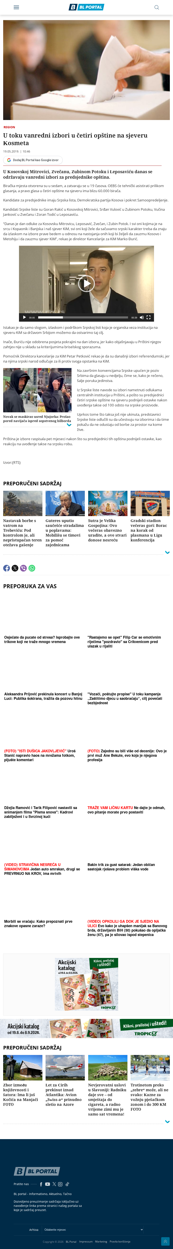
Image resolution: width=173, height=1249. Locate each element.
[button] (86, 283)
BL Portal (71, 1242)
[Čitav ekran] (148, 317)
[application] (86, 284)
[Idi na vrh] (165, 1241)
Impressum (86, 1241)
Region (9, 127)
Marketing (101, 1241)
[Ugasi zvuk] (142, 317)
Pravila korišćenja (120, 1241)
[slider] (83, 317)
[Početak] (24, 317)
